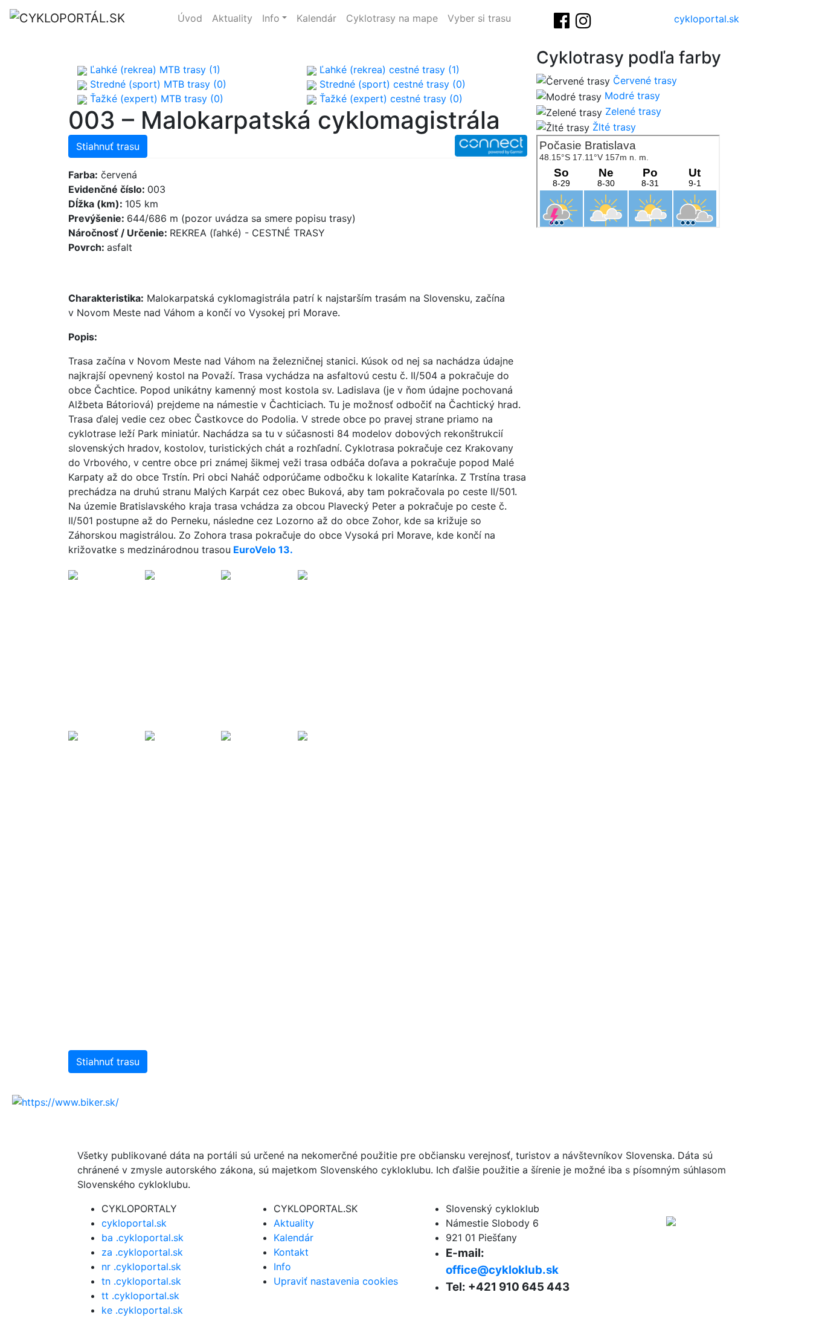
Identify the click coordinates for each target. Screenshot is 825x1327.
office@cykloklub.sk (502, 1270)
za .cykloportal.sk (142, 1252)
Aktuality (232, 18)
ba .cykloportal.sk (142, 1237)
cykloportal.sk (706, 19)
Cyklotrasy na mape (392, 18)
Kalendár (316, 18)
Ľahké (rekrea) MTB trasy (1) (153, 69)
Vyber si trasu (479, 18)
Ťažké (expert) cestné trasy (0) (389, 98)
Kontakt (291, 1252)
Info (271, 18)
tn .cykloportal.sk (141, 1281)
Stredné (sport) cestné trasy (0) (391, 84)
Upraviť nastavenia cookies (336, 1281)
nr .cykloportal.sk (141, 1266)
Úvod (190, 18)
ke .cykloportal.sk (142, 1310)
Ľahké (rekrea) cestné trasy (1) (388, 69)
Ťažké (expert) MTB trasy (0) (155, 98)
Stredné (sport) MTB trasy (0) (156, 84)
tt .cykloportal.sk (140, 1296)
